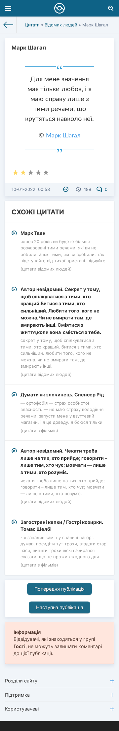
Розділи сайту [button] (21, 680)
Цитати (32, 24)
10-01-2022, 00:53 (31, 189)
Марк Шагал (63, 136)
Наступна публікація (59, 607)
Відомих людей (61, 24)
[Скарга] (66, 189)
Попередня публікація (59, 589)
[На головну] (8, 25)
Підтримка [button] (17, 695)
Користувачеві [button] (22, 709)
